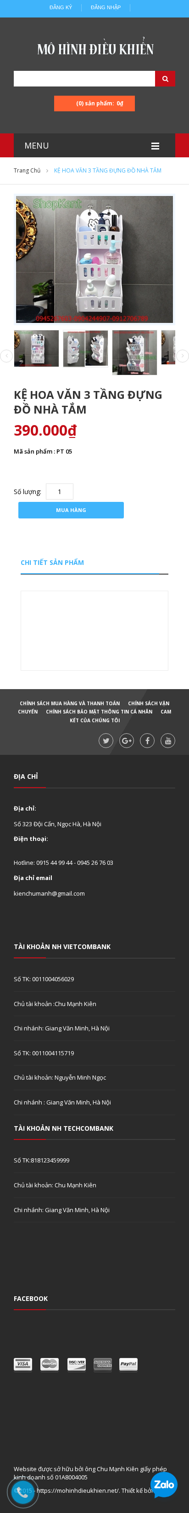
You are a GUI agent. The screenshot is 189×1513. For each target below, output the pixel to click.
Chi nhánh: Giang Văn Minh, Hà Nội (62, 1028)
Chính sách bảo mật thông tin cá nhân (99, 711)
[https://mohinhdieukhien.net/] (94, 48)
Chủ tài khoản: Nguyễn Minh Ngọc (60, 1077)
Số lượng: (27, 491)
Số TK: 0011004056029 (44, 979)
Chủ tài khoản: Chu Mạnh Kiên (55, 1185)
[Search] (153, 78)
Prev (6, 356)
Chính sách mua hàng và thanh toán (70, 703)
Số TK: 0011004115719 (44, 1053)
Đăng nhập (106, 7)
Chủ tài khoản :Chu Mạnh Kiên (55, 1004)
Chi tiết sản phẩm (52, 562)
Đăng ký (61, 7)
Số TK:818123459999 (41, 1160)
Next (182, 356)
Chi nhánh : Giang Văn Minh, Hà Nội (62, 1102)
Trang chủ (27, 170)
